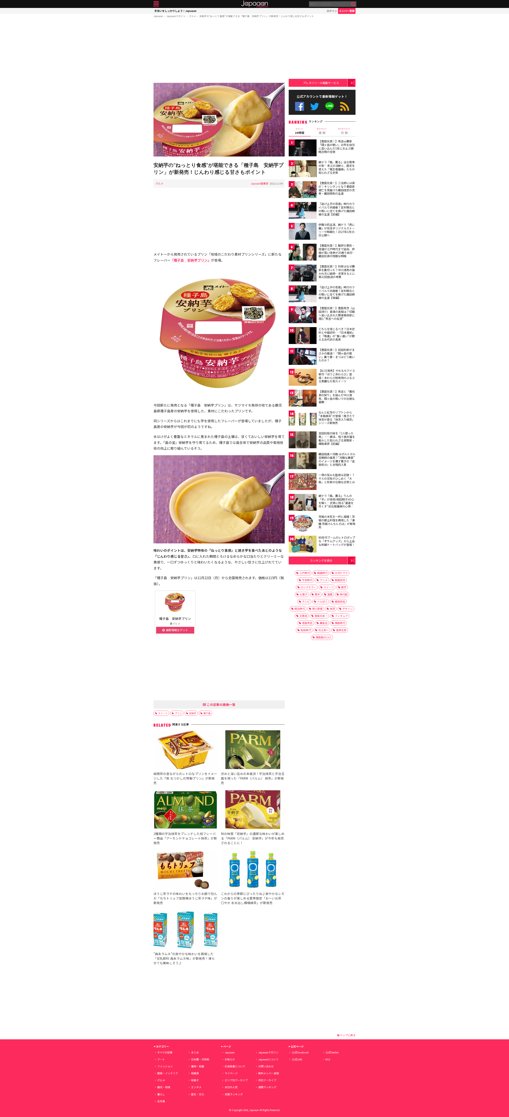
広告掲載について (235, 1066)
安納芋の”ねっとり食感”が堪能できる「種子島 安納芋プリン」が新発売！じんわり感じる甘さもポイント (256, 16)
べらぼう (322, 601)
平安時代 (307, 580)
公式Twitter (314, 106)
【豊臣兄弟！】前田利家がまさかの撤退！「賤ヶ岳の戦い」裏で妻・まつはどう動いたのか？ (337, 355)
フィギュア (341, 616)
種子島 (207, 713)
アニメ (323, 580)
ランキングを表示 (321, 560)
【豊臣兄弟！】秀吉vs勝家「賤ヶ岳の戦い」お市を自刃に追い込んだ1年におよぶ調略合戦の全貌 (337, 146)
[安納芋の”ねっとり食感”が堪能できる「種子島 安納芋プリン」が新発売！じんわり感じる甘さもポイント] (219, 120)
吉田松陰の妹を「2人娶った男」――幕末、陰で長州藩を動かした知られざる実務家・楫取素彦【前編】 (337, 438)
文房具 (303, 616)
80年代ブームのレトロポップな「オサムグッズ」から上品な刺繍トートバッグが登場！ (337, 541)
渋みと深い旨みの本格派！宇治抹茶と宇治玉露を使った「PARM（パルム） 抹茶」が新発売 (253, 778)
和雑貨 (195, 1073)
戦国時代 (322, 573)
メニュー (156, 4)
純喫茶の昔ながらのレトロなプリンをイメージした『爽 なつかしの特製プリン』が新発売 (185, 778)
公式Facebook (299, 106)
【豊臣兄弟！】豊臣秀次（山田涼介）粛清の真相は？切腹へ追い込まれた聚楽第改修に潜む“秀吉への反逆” (337, 313)
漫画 (329, 594)
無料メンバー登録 (268, 1073)
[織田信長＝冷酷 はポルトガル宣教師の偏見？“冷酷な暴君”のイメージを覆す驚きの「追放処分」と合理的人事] (303, 461)
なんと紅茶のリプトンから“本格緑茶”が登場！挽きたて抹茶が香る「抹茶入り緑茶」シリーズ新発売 (337, 417)
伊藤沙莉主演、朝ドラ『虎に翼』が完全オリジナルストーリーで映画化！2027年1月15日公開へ (337, 229)
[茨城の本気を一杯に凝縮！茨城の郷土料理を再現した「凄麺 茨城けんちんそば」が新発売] (303, 524)
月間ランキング (234, 1094)
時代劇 (344, 594)
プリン (178, 713)
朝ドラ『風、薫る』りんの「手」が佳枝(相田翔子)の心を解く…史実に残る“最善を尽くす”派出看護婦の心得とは (336, 503)
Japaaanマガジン (176, 16)
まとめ (195, 1052)
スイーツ (163, 713)
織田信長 (340, 601)
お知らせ (230, 1059)
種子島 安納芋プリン (175, 618)
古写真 (161, 1101)
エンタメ (196, 1087)
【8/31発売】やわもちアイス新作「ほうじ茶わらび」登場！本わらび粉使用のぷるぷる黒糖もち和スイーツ (337, 375)
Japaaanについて (268, 1059)
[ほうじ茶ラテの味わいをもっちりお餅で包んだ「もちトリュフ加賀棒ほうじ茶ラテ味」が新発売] (185, 870)
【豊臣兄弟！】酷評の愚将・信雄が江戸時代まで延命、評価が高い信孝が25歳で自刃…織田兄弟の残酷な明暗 (337, 250)
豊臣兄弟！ (321, 616)
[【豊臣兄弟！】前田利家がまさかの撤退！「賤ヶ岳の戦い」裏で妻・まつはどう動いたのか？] (303, 357)
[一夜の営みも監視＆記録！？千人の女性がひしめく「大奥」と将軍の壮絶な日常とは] (303, 482)
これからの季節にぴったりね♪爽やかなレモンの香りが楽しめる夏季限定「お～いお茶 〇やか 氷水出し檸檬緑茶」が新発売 (253, 898)
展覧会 (323, 623)
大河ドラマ (341, 573)
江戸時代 (304, 573)
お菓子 (303, 594)
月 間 (344, 131)
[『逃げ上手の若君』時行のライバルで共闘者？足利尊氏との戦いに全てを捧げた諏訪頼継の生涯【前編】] (303, 211)
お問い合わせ (266, 1066)
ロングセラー (308, 587)
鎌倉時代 (340, 623)
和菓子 (195, 1080)
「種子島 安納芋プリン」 (190, 260)
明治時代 (299, 609)
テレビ (306, 601)
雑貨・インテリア (167, 1073)
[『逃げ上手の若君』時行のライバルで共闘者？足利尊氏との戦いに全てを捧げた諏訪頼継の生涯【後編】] (303, 294)
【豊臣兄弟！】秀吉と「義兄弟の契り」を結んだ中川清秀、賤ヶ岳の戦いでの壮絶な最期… (337, 396)
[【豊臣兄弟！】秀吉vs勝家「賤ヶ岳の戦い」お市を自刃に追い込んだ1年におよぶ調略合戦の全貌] (303, 148)
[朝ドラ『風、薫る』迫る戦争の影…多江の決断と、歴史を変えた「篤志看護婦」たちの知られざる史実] (303, 169)
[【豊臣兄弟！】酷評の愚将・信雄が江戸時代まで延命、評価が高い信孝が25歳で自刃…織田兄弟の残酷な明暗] (303, 253)
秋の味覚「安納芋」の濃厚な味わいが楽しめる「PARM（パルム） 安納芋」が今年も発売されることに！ (253, 838)
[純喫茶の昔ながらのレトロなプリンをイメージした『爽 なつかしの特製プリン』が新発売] (185, 750)
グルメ (192, 16)
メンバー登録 (347, 11)
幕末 (317, 594)
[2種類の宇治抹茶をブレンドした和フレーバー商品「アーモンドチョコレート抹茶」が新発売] (185, 810)
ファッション (165, 1066)
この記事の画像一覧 (220, 704)
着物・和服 (197, 1066)
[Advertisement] (219, 51)
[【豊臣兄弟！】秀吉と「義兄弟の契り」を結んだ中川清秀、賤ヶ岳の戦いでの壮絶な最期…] (303, 399)
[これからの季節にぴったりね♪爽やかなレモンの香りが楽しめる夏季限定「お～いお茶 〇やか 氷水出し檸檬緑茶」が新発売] (253, 870)
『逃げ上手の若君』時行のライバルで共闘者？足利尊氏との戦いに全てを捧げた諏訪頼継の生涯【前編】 (337, 209)
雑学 (343, 587)
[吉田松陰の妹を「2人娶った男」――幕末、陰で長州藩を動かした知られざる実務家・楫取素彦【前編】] (303, 440)
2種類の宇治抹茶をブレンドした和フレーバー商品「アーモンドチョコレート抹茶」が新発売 (185, 838)
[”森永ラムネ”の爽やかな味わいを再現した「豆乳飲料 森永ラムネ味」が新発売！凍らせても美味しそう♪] (185, 930)
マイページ (231, 1073)
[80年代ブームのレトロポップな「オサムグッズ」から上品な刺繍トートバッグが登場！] (303, 545)
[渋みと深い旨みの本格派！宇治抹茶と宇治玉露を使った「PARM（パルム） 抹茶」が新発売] (253, 750)
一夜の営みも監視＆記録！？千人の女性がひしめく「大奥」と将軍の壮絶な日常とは (337, 478)
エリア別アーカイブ (236, 1080)
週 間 (322, 131)
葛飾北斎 (341, 630)
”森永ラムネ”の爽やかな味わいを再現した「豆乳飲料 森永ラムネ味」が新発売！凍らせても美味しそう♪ (184, 958)
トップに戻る (347, 1035)
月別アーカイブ (267, 1080)
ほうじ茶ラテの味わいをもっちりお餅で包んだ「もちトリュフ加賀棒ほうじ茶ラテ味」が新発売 (185, 898)
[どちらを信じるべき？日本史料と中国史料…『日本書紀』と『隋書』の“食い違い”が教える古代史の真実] (303, 336)
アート (161, 1059)
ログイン (332, 11)
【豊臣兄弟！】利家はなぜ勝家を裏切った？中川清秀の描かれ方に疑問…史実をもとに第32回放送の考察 (337, 271)
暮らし (161, 1094)
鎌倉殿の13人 (323, 637)
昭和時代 (306, 630)
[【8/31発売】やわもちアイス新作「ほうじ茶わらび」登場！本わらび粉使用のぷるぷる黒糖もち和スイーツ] (303, 378)
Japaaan (254, 4)
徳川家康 (317, 609)
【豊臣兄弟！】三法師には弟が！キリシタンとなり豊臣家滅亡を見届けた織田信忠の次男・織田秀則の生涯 (337, 188)
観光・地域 (163, 1087)
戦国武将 (340, 580)
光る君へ (323, 630)
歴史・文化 (197, 1094)
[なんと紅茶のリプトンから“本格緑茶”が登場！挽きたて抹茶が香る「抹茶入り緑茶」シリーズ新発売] (303, 420)
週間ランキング (267, 1087)
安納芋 (192, 713)
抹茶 (332, 609)
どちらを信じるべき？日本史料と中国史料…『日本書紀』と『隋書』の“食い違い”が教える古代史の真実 (337, 334)
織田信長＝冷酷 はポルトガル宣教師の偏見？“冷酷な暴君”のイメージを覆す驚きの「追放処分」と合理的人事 (337, 459)
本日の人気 (231, 1087)
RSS (344, 106)
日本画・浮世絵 (200, 1059)
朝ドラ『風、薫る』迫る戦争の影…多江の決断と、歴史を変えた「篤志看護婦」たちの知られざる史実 (337, 167)
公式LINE (329, 106)
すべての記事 (164, 1052)
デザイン (347, 609)
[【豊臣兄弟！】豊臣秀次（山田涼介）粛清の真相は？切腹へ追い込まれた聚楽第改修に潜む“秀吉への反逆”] (303, 315)
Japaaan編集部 (259, 183)
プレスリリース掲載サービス (321, 83)
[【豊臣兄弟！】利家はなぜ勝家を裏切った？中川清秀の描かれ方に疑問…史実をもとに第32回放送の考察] (303, 274)
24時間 (299, 131)
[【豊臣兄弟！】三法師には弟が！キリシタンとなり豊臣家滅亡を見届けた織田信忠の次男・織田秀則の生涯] (303, 190)
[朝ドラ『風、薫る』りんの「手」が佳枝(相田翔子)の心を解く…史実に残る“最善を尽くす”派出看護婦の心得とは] (303, 503)
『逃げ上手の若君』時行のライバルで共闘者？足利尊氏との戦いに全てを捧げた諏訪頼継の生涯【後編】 (337, 292)
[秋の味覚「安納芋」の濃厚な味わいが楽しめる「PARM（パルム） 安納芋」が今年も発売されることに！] (253, 810)
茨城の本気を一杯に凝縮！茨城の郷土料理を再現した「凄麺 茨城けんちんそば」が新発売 (337, 521)
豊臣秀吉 (307, 623)
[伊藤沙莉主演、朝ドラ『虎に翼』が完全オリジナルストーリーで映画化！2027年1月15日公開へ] (303, 232)
